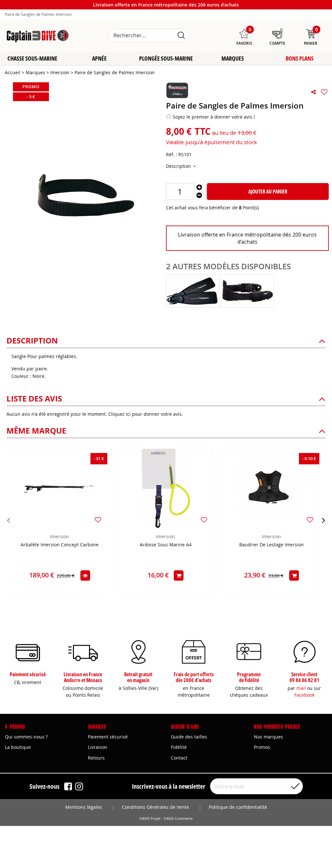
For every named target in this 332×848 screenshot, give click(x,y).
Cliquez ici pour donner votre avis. (145, 414)
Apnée (99, 58)
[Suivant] (323, 520)
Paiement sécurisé (108, 737)
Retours (96, 758)
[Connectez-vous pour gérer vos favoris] (324, 92)
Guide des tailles (189, 737)
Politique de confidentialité (238, 807)
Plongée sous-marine (166, 58)
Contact (179, 758)
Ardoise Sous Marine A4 (166, 545)
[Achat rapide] (179, 575)
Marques (232, 58)
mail (301, 688)
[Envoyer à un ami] (313, 92)
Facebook (304, 695)
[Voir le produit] (85, 575)
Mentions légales (83, 807)
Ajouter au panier (267, 191)
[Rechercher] (181, 35)
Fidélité (179, 747)
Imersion (59, 536)
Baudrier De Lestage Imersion (271, 545)
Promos (262, 747)
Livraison (97, 747)
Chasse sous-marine (32, 58)
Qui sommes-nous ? (26, 737)
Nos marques (268, 737)
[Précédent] (8, 520)
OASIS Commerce (178, 818)
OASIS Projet (149, 818)
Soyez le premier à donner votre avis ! (214, 117)
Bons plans (300, 58)
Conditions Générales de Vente (155, 807)
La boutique (18, 747)
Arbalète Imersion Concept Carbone (60, 545)
